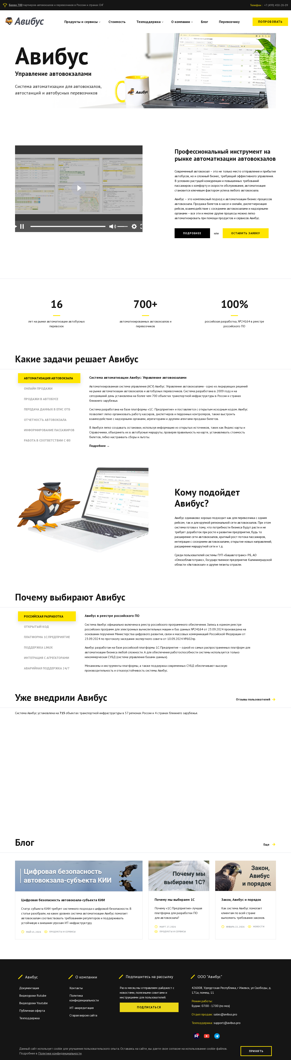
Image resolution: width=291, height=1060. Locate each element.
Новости (258, 926)
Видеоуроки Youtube (33, 1003)
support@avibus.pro (227, 1023)
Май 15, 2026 (33, 931)
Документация (29, 988)
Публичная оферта (32, 1010)
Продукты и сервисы (81, 21)
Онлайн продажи (38, 388)
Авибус (31, 976)
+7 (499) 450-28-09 (276, 5)
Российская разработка (43, 616)
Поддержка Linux (38, 647)
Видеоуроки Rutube (32, 995)
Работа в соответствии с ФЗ (47, 440)
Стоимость (117, 21)
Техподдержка (148, 21)
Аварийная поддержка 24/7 (46, 668)
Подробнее (192, 233)
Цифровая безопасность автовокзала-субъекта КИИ (63, 900)
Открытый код (36, 627)
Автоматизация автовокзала (48, 378)
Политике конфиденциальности (60, 1053)
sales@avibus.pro (225, 1014)
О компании (180, 21)
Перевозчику (229, 21)
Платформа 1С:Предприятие (47, 637)
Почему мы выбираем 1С (175, 899)
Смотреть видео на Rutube (78, 188)
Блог (204, 21)
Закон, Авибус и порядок (241, 899)
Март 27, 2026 (168, 926)
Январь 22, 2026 (235, 926)
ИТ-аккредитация (81, 1008)
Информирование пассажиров (49, 430)
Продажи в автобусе (41, 399)
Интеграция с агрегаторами (46, 658)
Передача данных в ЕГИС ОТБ (47, 409)
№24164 (197, 629)
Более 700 (15, 5)
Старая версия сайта (83, 1015)
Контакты (76, 988)
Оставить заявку (245, 233)
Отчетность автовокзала (45, 420)
